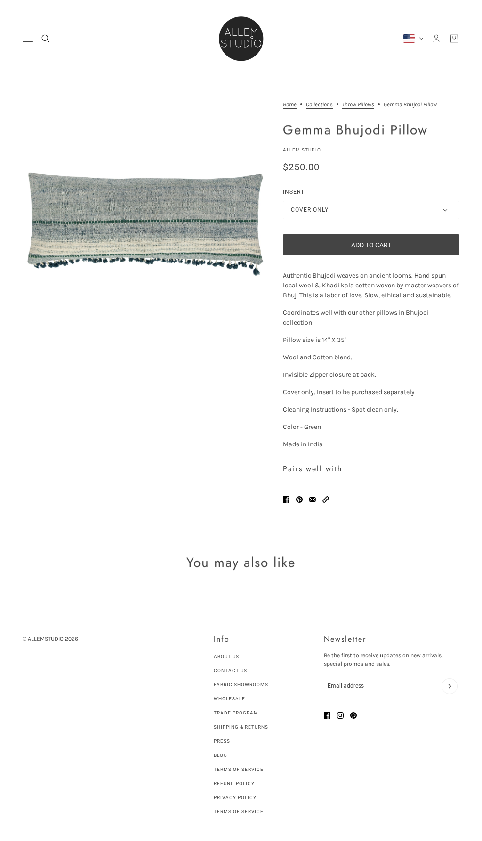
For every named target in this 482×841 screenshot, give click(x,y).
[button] (326, 499)
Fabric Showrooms (241, 684)
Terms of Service (239, 769)
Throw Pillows (358, 105)
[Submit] (450, 686)
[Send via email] (312, 499)
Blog (220, 755)
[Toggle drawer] (28, 39)
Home (290, 105)
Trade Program (236, 712)
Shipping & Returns (241, 727)
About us (226, 656)
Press (222, 741)
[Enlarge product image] (145, 224)
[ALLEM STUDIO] (241, 38)
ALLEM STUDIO (302, 149)
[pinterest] (353, 715)
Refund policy (234, 783)
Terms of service (239, 811)
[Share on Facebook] (286, 499)
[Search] (45, 38)
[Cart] (454, 38)
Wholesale (229, 698)
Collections (319, 105)
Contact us (230, 670)
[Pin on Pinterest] (299, 499)
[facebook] (327, 715)
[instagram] (340, 715)
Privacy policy (235, 797)
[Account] (436, 38)
